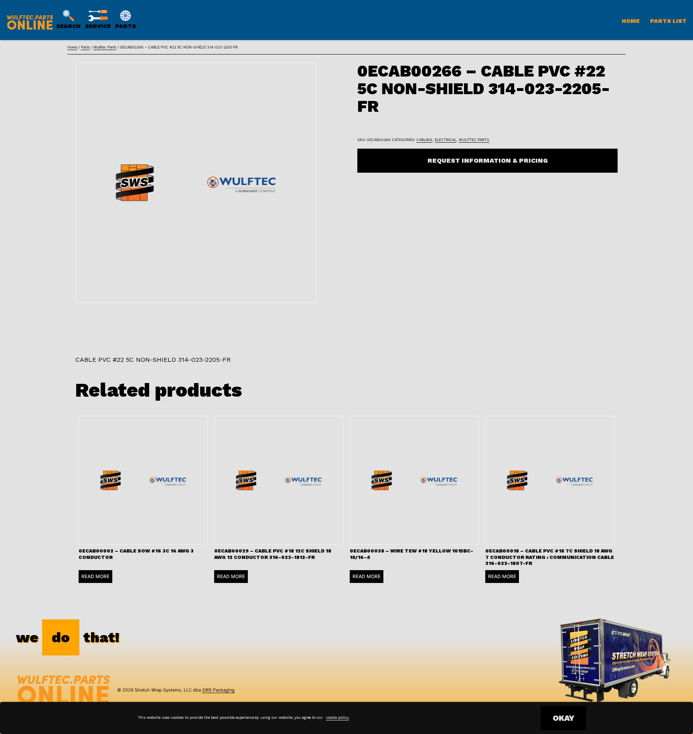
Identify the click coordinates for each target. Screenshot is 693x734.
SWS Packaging (218, 690)
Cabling (424, 139)
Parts (85, 47)
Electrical (445, 139)
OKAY (563, 718)
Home (631, 21)
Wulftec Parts (104, 47)
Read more (95, 576)
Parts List (668, 21)
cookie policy (337, 718)
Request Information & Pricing (488, 160)
